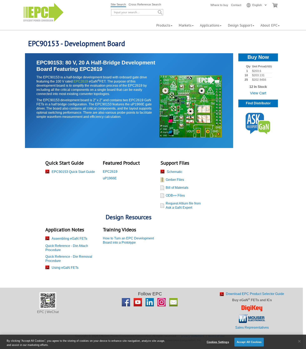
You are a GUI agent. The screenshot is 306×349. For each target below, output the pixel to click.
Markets (185, 25)
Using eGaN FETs (65, 267)
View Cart (258, 93)
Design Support (240, 25)
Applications (209, 25)
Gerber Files (175, 179)
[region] (153, 342)
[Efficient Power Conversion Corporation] (43, 12)
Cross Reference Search (145, 4)
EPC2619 (80, 81)
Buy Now (258, 57)
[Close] (299, 341)
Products (163, 25)
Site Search (118, 4)
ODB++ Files (175, 195)
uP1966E (110, 178)
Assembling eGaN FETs (69, 238)
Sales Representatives (252, 327)
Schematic (174, 172)
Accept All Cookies (249, 342)
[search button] (160, 12)
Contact (236, 5)
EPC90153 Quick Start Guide (73, 172)
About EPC (268, 25)
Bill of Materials (177, 187)
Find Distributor (258, 103)
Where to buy (219, 5)
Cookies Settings (218, 342)
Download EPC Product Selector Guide (255, 294)
